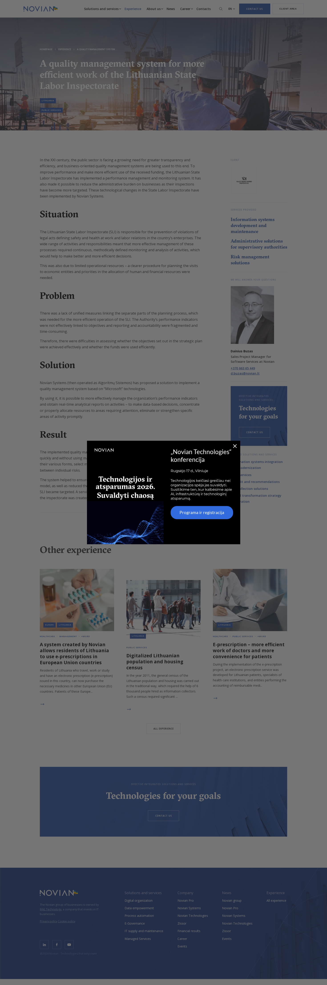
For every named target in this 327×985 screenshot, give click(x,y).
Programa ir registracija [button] (202, 512)
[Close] (235, 446)
